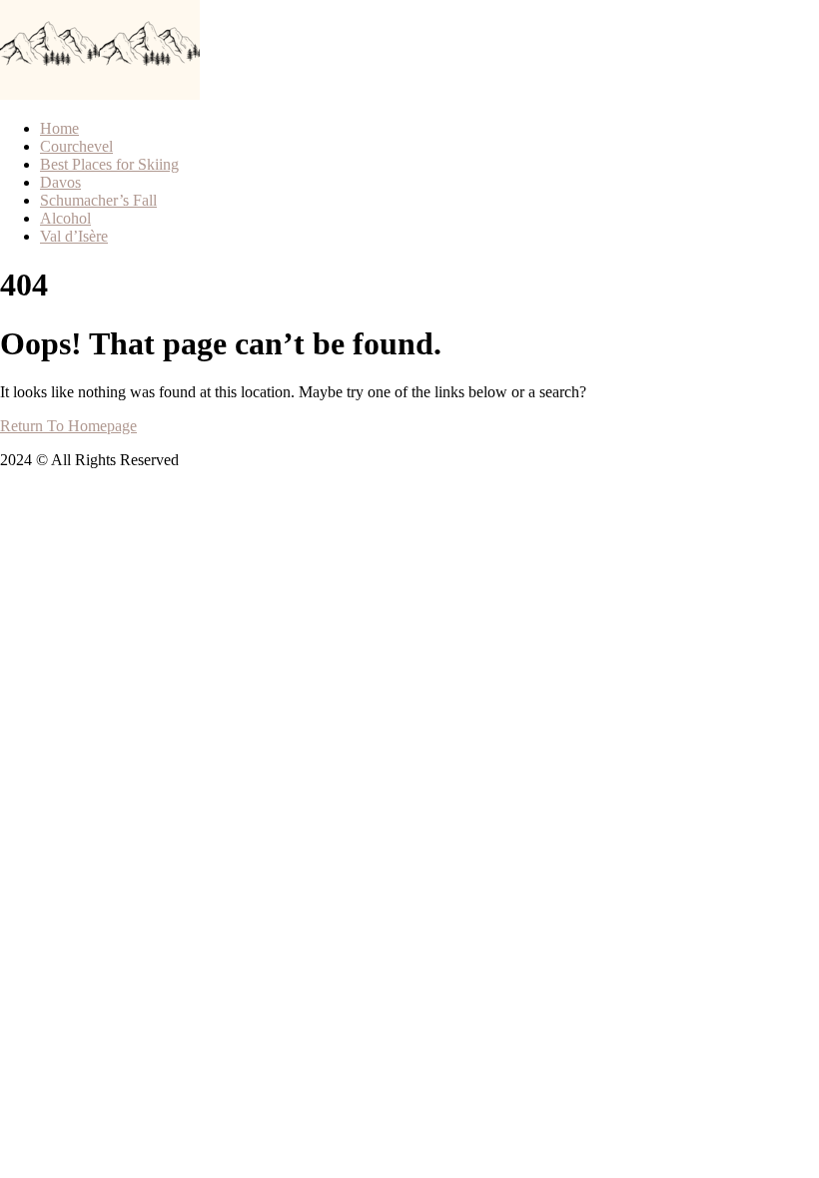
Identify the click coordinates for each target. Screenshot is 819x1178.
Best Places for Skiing (109, 164)
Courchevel (76, 146)
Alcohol (65, 218)
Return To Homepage (68, 425)
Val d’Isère (74, 236)
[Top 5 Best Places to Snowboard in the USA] (50, 94)
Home (59, 128)
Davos (60, 182)
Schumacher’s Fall (98, 200)
